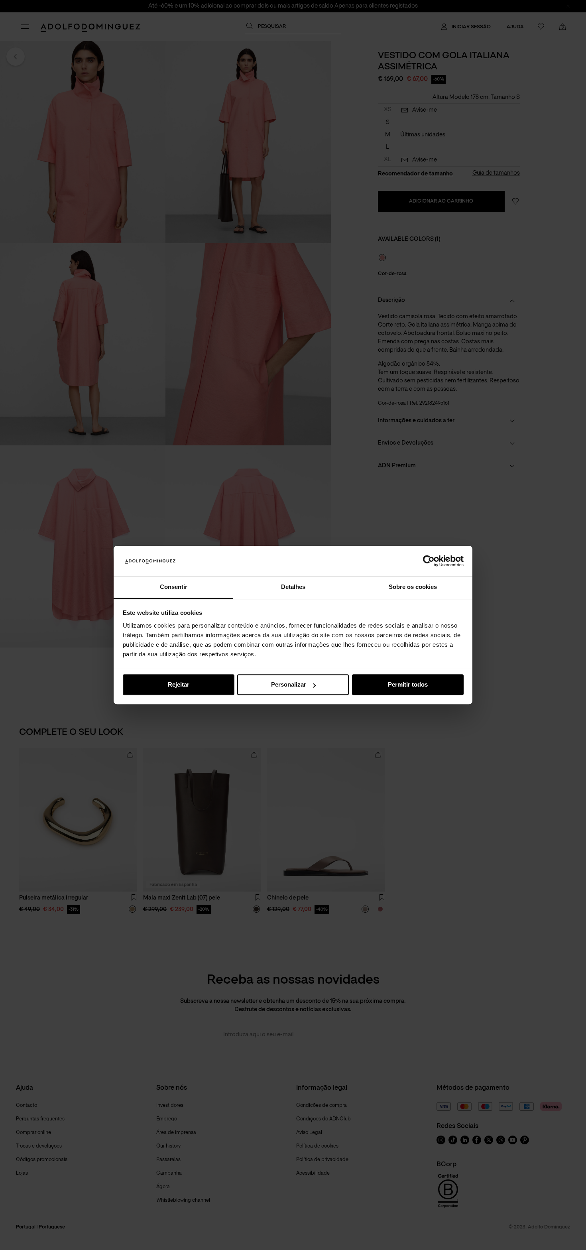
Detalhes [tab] (293, 587)
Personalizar (288, 684)
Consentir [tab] (173, 587)
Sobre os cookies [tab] (413, 587)
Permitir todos (408, 684)
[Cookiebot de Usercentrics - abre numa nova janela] (429, 561)
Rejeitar (178, 684)
